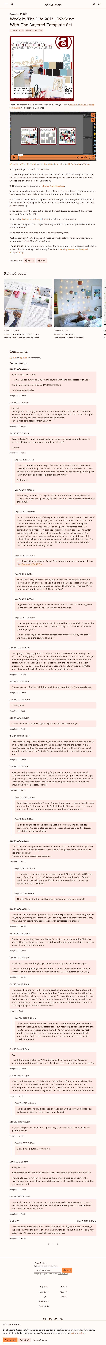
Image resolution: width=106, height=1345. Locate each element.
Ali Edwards (74, 164)
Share (31, 261)
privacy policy (78, 1333)
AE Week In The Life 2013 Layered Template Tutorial (36, 164)
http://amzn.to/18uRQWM (29, 564)
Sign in (13, 357)
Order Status (44, 1301)
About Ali (64, 1292)
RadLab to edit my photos (35, 219)
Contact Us (44, 1306)
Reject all (24, 1340)
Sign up (67, 1270)
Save (44, 261)
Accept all (10, 1340)
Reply (23, 396)
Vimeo (86, 164)
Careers (63, 1297)
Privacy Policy (63, 1274)
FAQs (43, 1297)
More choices (40, 1340)
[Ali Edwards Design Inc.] (53, 4)
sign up (23, 357)
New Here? (44, 1292)
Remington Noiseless (53, 186)
